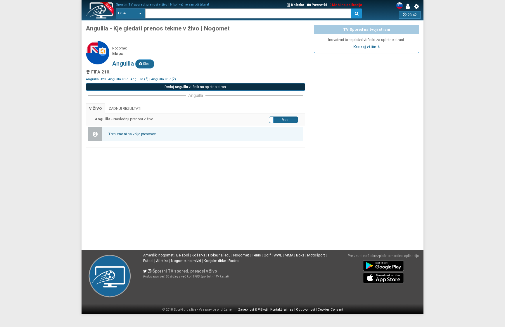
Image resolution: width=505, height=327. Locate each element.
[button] (130, 13)
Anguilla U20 (96, 79)
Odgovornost (305, 309)
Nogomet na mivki (186, 260)
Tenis (256, 255)
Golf (267, 255)
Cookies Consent (330, 309)
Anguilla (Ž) (139, 79)
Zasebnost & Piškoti (253, 309)
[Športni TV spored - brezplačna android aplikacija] (383, 264)
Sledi (146, 64)
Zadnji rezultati (125, 108)
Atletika (162, 260)
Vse (285, 120)
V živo (95, 108)
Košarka (198, 255)
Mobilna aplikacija (346, 5)
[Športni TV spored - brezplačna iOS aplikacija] (383, 277)
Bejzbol (182, 255)
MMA (289, 255)
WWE (278, 255)
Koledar (297, 5)
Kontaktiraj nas (281, 309)
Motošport (316, 255)
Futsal (148, 260)
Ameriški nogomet (158, 255)
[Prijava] (409, 6)
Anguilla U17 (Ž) (163, 79)
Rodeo (234, 260)
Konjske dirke (215, 260)
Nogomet (241, 255)
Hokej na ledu (219, 255)
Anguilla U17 (118, 79)
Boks (300, 255)
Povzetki (319, 5)
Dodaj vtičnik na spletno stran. (196, 87)
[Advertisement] (366, 97)
